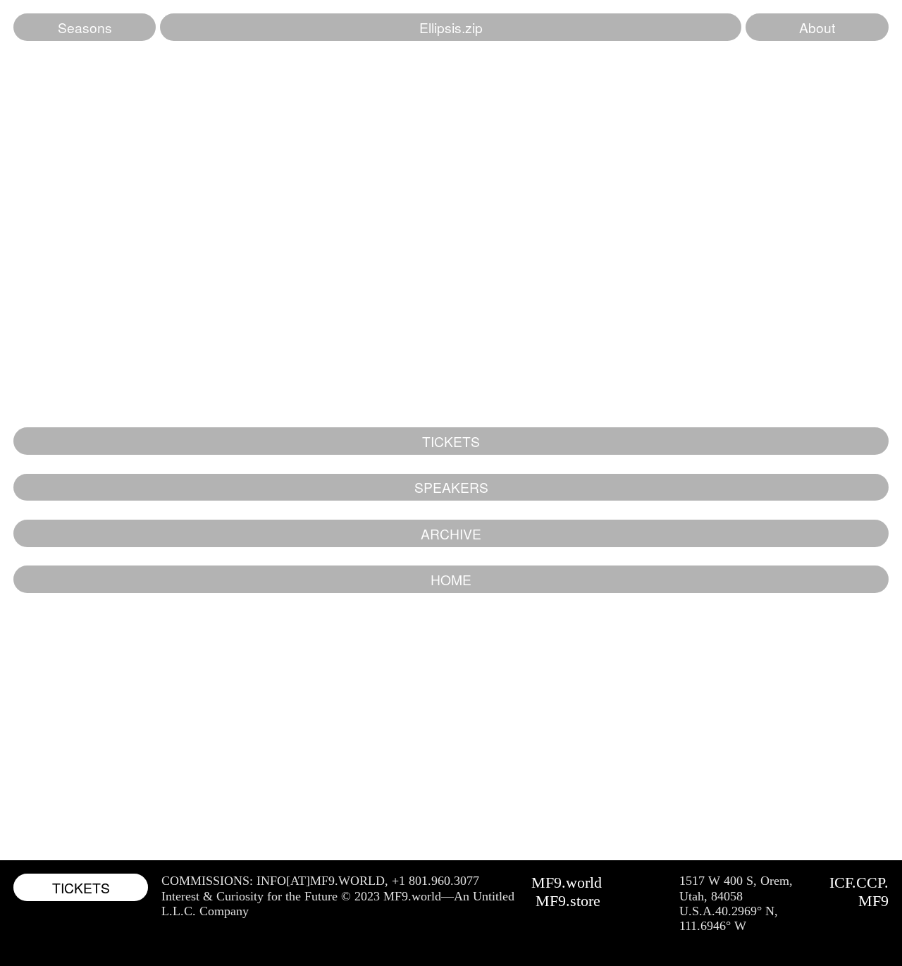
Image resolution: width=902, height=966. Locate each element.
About (817, 27)
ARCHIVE (451, 533)
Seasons (85, 27)
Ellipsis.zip (451, 27)
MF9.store (568, 901)
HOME (451, 579)
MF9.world (566, 882)
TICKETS (451, 441)
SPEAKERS (451, 486)
